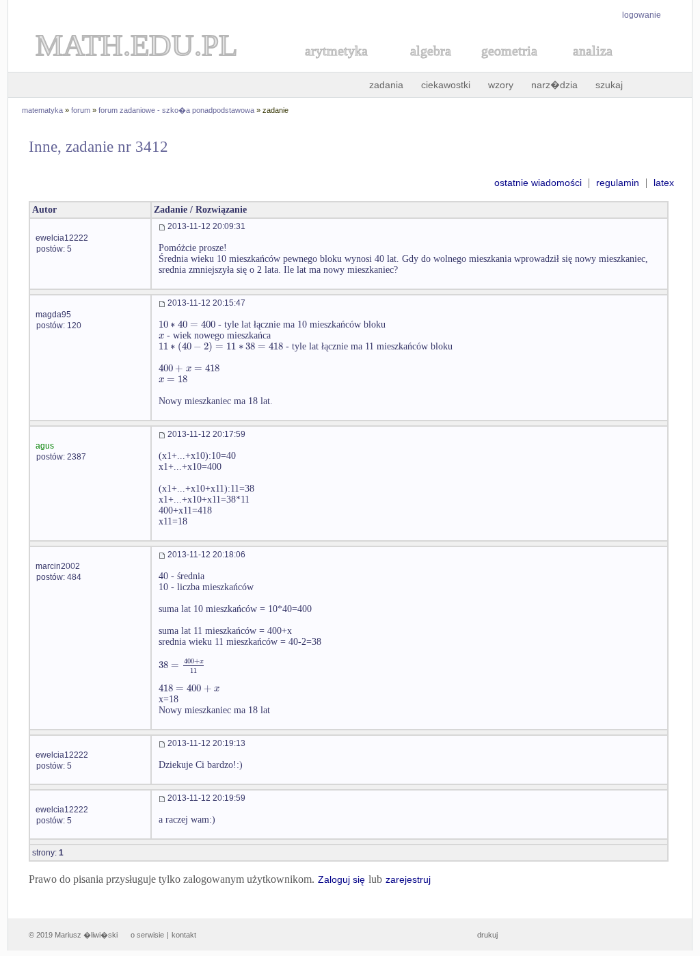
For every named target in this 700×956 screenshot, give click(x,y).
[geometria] (505, 66)
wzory (500, 84)
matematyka (42, 110)
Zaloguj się (341, 879)
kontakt (184, 935)
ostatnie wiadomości (538, 182)
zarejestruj (408, 879)
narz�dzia (554, 84)
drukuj (487, 935)
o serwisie (147, 935)
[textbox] (187, 324)
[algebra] (424, 66)
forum (80, 110)
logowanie (641, 15)
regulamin (617, 182)
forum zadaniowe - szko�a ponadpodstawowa (176, 110)
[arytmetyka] (335, 66)
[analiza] (593, 66)
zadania (386, 84)
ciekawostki (445, 84)
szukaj (609, 84)
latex (664, 182)
